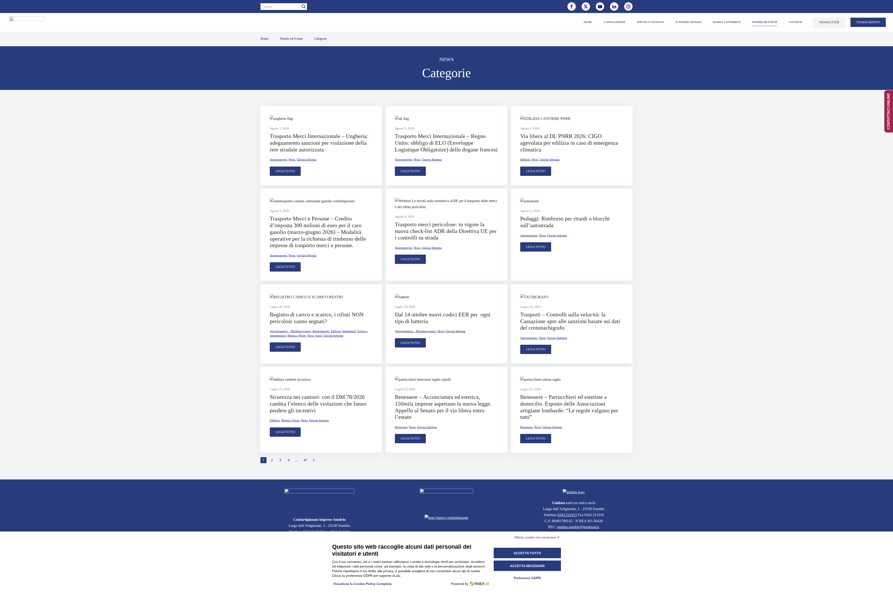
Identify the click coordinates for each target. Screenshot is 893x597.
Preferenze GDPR (527, 578)
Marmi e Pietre (296, 335)
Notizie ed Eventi (291, 38)
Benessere (401, 427)
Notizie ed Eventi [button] (764, 22)
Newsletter (829, 22)
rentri (318, 335)
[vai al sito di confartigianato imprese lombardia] (446, 499)
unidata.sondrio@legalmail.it (578, 527)
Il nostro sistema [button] (688, 22)
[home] (319, 500)
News (292, 159)
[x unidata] (586, 6)
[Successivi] (314, 460)
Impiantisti (349, 331)
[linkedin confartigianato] (614, 6)
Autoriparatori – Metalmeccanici (290, 331)
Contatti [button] (795, 22)
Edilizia (525, 159)
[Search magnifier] (303, 6)
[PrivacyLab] (478, 583)
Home (588, 22)
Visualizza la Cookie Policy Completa (362, 584)
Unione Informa (307, 159)
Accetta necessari (527, 566)
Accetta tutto (527, 553)
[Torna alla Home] (26, 22)
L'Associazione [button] (614, 22)
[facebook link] (571, 6)
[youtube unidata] (600, 6)
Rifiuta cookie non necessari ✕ (537, 537)
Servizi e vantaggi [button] (650, 22)
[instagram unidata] (628, 6)
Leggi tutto (285, 171)
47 (305, 460)
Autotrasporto (278, 159)
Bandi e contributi (726, 22)
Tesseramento (868, 22)
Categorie (320, 38)
